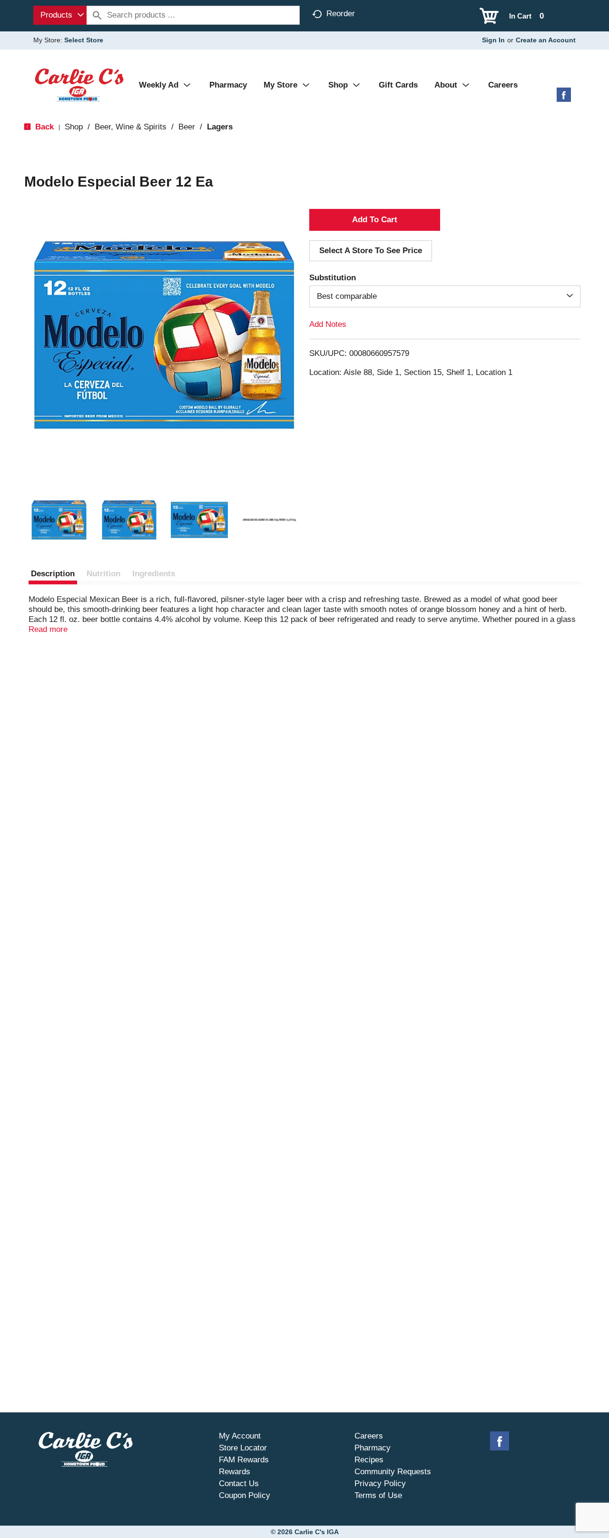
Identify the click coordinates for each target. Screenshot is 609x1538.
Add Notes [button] (327, 324)
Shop (74, 126)
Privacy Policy (380, 1483)
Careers (368, 1435)
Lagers (220, 126)
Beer (186, 126)
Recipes (368, 1459)
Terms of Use (378, 1495)
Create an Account (546, 40)
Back (43, 126)
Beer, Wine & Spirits (131, 126)
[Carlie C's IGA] (79, 84)
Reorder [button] (340, 13)
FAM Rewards (244, 1459)
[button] (59, 520)
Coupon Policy (244, 1495)
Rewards (234, 1471)
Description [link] (53, 573)
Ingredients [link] (153, 573)
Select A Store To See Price (370, 250)
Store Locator (243, 1447)
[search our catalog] (97, 15)
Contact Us (239, 1483)
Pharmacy (372, 1447)
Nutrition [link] (103, 573)
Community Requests (392, 1471)
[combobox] (60, 15)
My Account (240, 1435)
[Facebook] (564, 98)
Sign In (493, 40)
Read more (48, 629)
